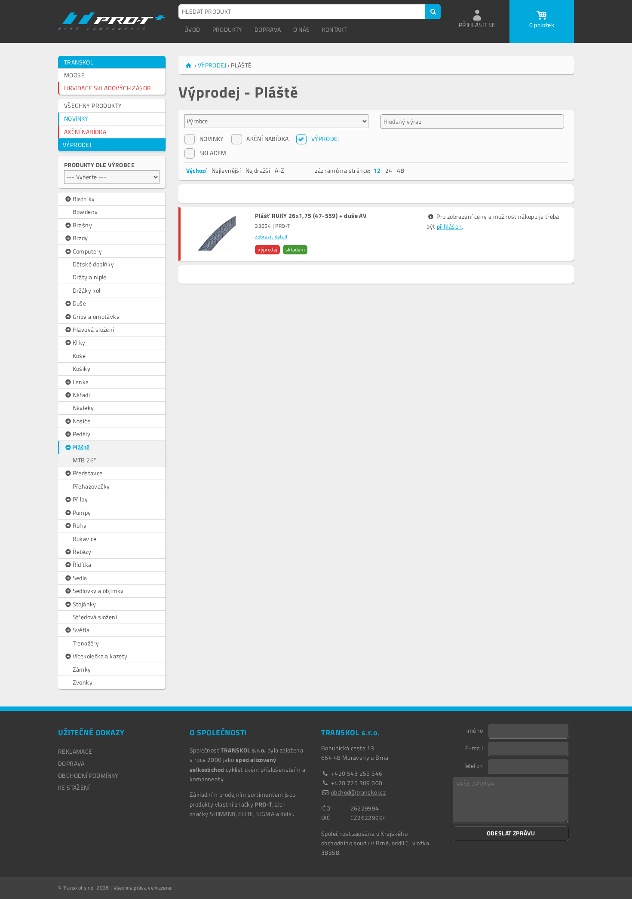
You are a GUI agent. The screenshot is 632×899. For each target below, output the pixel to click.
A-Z (280, 170)
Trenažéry (86, 643)
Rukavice (85, 538)
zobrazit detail (271, 236)
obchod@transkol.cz (358, 792)
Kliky (79, 342)
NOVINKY (76, 118)
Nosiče (81, 420)
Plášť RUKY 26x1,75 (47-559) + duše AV (310, 216)
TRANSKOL (78, 62)
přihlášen (449, 226)
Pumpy (82, 512)
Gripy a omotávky (96, 316)
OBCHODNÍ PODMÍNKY (88, 775)
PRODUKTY (227, 29)
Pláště (80, 447)
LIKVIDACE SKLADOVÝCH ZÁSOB (107, 87)
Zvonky (82, 682)
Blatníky (84, 198)
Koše (79, 355)
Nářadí (81, 394)
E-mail (474, 747)
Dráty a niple (90, 276)
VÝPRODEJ (77, 144)
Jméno (474, 730)
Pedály (81, 433)
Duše (79, 303)
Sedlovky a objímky (98, 590)
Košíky (81, 368)
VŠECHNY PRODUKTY (93, 105)
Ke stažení (73, 787)
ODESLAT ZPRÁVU (511, 833)
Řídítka (82, 564)
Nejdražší (257, 170)
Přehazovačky (91, 486)
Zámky (82, 669)
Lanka (81, 381)
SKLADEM (213, 152)
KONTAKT (334, 29)
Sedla (80, 577)
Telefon (473, 765)
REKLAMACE (75, 751)
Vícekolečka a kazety (100, 655)
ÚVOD (192, 29)
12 (377, 170)
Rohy (80, 525)
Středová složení (95, 616)
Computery (87, 251)
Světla (81, 629)
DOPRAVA (268, 29)
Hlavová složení (93, 329)
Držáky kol (87, 290)
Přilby (80, 499)
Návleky (83, 407)
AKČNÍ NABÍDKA (85, 131)
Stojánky (84, 604)
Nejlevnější (226, 170)
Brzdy (80, 237)
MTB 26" (84, 460)
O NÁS (301, 29)
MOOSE (74, 75)
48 (400, 170)
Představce (88, 472)
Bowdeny (85, 211)
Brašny (82, 224)
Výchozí (196, 170)
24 (389, 170)
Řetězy (82, 551)
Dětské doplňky (93, 264)
